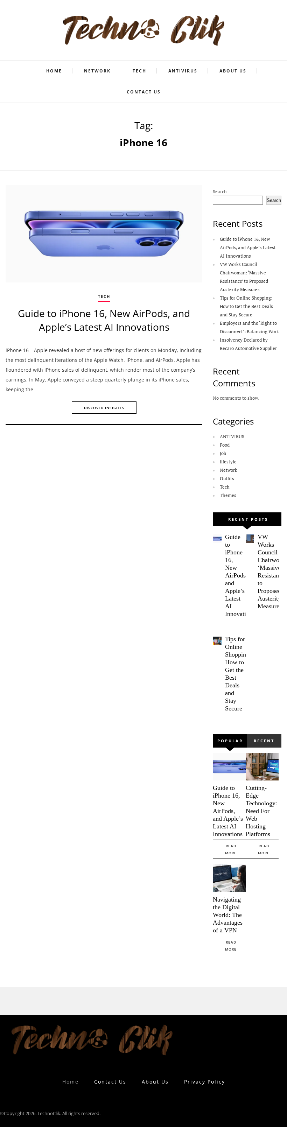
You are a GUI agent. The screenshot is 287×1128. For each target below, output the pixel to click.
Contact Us (144, 92)
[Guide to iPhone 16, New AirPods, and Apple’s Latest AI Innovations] (104, 233)
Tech (139, 71)
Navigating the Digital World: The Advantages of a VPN (228, 915)
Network (97, 71)
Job (223, 453)
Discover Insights (104, 407)
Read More (231, 849)
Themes (228, 495)
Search (220, 191)
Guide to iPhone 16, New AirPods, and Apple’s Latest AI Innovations (104, 320)
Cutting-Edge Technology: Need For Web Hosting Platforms (261, 811)
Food (225, 445)
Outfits (227, 478)
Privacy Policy (204, 1081)
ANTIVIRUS (182, 71)
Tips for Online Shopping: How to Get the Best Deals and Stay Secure (246, 306)
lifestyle (228, 461)
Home (54, 71)
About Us (232, 71)
